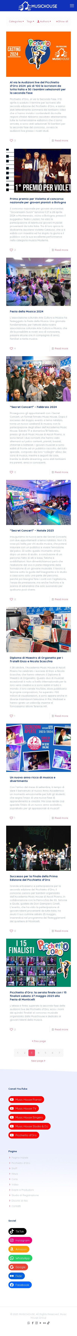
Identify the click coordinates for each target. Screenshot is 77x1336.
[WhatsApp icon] (28, 1323)
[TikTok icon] (48, 1323)
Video (15, 1184)
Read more (61, 140)
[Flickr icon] (44, 1323)
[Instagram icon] (36, 1323)
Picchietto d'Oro (21, 1162)
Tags (29, 21)
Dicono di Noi (20, 1200)
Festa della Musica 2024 (26, 311)
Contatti (16, 1205)
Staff (14, 1168)
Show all (63, 21)
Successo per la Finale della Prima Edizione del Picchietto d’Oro (34, 878)
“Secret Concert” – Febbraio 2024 (33, 407)
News (15, 1173)
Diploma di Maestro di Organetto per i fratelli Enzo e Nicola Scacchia (36, 659)
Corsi (15, 1179)
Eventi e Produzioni (23, 1189)
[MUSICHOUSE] (38, 5)
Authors (44, 21)
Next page (37, 1060)
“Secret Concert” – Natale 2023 (32, 530)
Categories (15, 21)
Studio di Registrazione (25, 1195)
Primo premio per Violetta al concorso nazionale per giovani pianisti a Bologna (38, 200)
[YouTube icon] (40, 1323)
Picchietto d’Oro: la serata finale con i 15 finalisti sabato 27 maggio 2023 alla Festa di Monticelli (38, 996)
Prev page (40, 1041)
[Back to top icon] (69, 1328)
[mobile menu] (72, 5)
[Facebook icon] (32, 1323)
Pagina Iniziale (20, 1157)
